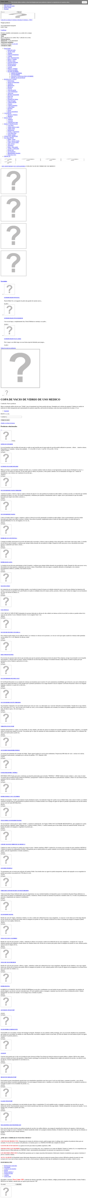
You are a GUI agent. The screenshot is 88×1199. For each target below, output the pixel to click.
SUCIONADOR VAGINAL (7, 914)
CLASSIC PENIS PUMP (6, 1101)
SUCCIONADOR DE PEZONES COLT (10, 678)
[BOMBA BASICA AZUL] (6, 558)
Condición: (4, 403)
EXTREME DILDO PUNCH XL (12, 297)
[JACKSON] (6, 1050)
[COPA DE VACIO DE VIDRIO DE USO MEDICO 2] (6, 841)
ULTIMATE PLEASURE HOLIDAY (9, 466)
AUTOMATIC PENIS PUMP (8, 1010)
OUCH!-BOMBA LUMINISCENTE (9, 1029)
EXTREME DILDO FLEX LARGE (12, 338)
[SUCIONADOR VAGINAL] (6, 911)
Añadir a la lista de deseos (8, 423)
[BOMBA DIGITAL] (6, 983)
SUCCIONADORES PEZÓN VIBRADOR (11, 702)
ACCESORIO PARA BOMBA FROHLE (10, 750)
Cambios (6, 1175)
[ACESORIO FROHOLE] (6, 865)
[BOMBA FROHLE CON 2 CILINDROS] (6, 793)
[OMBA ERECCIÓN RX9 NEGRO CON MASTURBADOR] (6, 887)
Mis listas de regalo (9, 6)
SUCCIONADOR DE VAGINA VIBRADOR (11, 490)
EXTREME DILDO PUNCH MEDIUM (13, 318)
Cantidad (3, 417)
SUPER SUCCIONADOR (7, 444)
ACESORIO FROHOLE (6, 868)
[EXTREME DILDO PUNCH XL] (9, 294)
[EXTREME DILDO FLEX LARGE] (9, 335)
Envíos (6, 1170)
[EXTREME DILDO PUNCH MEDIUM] (9, 315)
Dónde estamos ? (8, 1172)
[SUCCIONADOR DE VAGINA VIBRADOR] (6, 487)
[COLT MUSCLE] (6, 606)
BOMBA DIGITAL (5, 986)
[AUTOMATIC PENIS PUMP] (6, 1006)
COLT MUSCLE (5, 609)
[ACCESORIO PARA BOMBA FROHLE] (6, 747)
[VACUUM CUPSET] (6, 582)
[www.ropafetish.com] (18, 18)
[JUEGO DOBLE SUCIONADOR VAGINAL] (6, 817)
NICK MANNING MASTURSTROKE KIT (11, 1125)
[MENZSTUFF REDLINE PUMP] (6, 1074)
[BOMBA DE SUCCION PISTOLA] (6, 535)
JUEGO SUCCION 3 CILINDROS (9, 938)
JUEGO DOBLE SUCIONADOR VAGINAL (11, 820)
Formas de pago (8, 1173)
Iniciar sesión (7, 7)
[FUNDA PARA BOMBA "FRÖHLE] (6, 769)
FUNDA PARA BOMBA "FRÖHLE (9, 772)
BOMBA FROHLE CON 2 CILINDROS (10, 796)
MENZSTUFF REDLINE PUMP (8, 1077)
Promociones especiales (10, 1165)
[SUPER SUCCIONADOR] (6, 441)
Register (6, 9)
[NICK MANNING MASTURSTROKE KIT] (6, 1121)
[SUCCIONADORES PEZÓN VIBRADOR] (6, 699)
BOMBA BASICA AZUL (6, 562)
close (84, 2)
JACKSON (3, 1053)
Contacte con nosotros (10, 1168)
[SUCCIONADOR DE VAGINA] (6, 511)
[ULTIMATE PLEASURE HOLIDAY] (6, 463)
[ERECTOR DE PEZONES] (6, 651)
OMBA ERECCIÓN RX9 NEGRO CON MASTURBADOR (15, 890)
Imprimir (6, 411)
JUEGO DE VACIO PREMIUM (8, 962)
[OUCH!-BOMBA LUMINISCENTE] (6, 1026)
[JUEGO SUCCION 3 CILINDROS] (6, 935)
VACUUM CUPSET (5, 586)
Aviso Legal (7, 1176)
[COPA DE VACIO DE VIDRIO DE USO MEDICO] (6, 395)
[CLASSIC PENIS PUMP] (6, 1097)
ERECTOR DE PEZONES (7, 654)
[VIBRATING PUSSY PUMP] (6, 723)
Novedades (4, 281)
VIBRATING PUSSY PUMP (7, 726)
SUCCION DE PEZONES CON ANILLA (10, 632)
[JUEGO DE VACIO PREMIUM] (6, 959)
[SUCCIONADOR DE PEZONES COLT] (6, 675)
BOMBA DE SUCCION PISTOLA (9, 538)
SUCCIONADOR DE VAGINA (8, 514)
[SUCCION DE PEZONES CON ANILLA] (6, 629)
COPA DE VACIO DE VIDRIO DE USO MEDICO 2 (13, 844)
